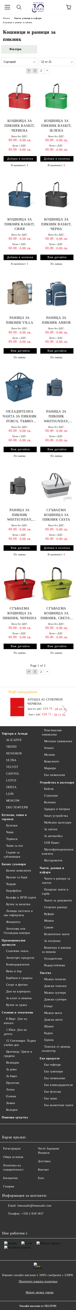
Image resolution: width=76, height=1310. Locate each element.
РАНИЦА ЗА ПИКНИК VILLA (19, 320)
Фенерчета (13, 922)
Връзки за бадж (16, 877)
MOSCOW (13, 800)
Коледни (12, 1109)
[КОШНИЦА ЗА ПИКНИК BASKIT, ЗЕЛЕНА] (56, 96)
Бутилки (12, 825)
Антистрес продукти (20, 957)
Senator (49, 748)
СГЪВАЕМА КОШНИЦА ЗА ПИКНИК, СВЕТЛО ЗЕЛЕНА (56, 614)
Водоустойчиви (54, 965)
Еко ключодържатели (58, 1085)
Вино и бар (14, 971)
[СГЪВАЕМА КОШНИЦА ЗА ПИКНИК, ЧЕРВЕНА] (20, 584)
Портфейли (14, 890)
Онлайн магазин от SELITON (38, 1306)
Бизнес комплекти (18, 870)
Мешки (49, 920)
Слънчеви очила (17, 951)
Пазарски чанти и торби (55, 891)
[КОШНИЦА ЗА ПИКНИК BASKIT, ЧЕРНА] (56, 194)
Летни (10, 1089)
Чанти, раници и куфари (52, 870)
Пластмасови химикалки (52, 732)
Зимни (10, 1103)
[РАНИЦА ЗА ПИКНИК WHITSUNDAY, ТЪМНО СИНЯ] (56, 387)
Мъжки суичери (55, 992)
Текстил (45, 972)
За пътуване (52, 940)
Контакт (43, 1169)
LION (10, 793)
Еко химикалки (54, 775)
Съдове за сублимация (12, 854)
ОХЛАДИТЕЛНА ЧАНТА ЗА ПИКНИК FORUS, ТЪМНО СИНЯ (20, 417)
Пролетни (12, 1082)
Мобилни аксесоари (57, 822)
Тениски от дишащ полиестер (56, 1048)
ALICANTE (14, 740)
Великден (12, 1062)
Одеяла (49, 1039)
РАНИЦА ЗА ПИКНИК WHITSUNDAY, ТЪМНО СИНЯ (56, 417)
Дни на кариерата (18, 991)
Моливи (49, 754)
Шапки (49, 1026)
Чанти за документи (58, 900)
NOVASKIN (14, 753)
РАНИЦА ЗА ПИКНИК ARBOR (56, 320)
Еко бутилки (52, 1091)
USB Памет (52, 842)
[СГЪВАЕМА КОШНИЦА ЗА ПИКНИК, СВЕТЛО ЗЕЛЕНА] (56, 584)
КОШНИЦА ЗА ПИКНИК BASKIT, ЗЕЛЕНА (56, 125)
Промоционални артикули (13, 942)
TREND (11, 746)
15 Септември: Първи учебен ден (20, 1043)
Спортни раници (55, 907)
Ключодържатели (17, 964)
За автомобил (53, 836)
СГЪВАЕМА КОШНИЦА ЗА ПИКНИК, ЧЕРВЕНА (20, 613)
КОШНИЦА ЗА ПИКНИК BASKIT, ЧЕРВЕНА (19, 125)
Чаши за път (14, 845)
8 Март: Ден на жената (15, 1021)
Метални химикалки (58, 741)
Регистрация (11, 1148)
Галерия (8, 1186)
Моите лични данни (40, 1292)
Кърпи (48, 1033)
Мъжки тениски (55, 979)
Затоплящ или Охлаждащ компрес (17, 930)
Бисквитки (10, 1178)
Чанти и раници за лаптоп (56, 880)
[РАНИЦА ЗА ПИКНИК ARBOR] (56, 293)
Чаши (10, 832)
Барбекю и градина (19, 978)
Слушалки (51, 795)
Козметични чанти (57, 934)
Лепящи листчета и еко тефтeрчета (18, 913)
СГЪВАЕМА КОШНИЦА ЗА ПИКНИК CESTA (56, 514)
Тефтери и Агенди (15, 733)
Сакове (48, 927)
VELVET (12, 767)
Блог (41, 1178)
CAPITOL (12, 773)
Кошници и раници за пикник (56, 949)
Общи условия (13, 1157)
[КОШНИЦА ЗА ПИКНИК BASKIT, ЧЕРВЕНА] (20, 96)
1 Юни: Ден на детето (15, 1032)
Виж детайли (57, 257)
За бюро (11, 1076)
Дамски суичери (55, 999)
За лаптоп (51, 829)
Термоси (12, 839)
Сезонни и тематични (17, 1012)
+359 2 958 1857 (32, 1213)
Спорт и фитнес (17, 984)
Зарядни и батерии (57, 809)
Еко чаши (50, 1098)
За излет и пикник (19, 998)
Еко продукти (50, 1058)
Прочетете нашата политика (38, 1281)
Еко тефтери (52, 1064)
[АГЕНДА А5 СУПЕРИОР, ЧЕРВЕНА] (17, 707)
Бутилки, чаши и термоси (14, 817)
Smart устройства (56, 815)
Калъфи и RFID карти (21, 897)
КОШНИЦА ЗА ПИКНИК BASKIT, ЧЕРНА (56, 224)
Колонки (50, 802)
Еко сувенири (53, 1071)
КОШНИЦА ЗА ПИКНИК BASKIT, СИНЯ (19, 224)
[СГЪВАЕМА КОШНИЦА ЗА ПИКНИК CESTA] (56, 485)
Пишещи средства (15, 1117)
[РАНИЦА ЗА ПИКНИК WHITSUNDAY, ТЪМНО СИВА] (20, 485)
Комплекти (51, 761)
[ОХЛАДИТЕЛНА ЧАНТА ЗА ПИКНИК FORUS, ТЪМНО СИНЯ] (20, 387)
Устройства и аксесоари (57, 782)
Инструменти (53, 860)
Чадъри (11, 884)
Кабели (49, 788)
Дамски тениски (55, 986)
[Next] (62, 710)
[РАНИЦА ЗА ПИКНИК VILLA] (20, 293)
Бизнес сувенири (14, 864)
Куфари (49, 914)
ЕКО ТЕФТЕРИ (17, 807)
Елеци (48, 1006)
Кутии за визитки (18, 904)
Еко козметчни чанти (58, 1105)
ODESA (11, 787)
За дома (11, 1069)
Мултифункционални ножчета (57, 851)
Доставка (44, 1161)
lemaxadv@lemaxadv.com (34, 1205)
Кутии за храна (16, 1005)
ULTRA (11, 760)
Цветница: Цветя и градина (18, 1053)
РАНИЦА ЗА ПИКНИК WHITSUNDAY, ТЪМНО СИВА (19, 515)
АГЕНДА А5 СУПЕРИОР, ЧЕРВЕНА (45, 701)
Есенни (11, 1096)
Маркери (50, 768)
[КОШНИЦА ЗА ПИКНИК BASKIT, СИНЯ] (20, 194)
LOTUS (11, 780)
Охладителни (53, 958)
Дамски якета (53, 1019)
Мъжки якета (53, 1013)
